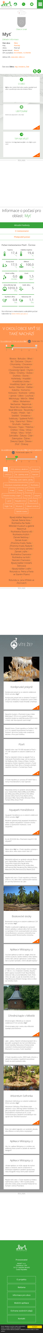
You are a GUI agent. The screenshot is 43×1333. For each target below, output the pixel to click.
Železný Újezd (16, 441)
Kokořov (15, 390)
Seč (28, 412)
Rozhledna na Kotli (21, 557)
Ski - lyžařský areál (21, 474)
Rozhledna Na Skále (21, 523)
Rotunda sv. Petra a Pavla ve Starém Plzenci (21, 573)
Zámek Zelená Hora (21, 520)
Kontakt (21, 1318)
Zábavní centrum (32, 506)
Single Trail (8, 506)
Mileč (31, 398)
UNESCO (8, 474)
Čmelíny (21, 372)
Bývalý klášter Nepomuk (21, 517)
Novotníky (28, 409)
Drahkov (17, 375)
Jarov (29, 384)
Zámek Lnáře (21, 551)
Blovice (16, 50)
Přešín (22, 412)
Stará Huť (20, 421)
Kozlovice (23, 392)
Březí (29, 358)
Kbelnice (21, 387)
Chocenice (27, 364)
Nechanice (15, 404)
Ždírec (16, 43)
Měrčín (24, 398)
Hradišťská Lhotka (21, 381)
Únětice (14, 429)
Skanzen (35, 474)
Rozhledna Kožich (21, 534)
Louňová (29, 395)
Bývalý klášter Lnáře (21, 568)
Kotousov (12, 392)
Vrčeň (28, 432)
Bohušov (22, 358)
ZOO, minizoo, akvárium (19, 469)
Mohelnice (25, 401)
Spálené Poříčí (26, 418)
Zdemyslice (17, 438)
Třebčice (29, 427)
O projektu (21, 1279)
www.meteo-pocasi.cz (20, 313)
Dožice (29, 372)
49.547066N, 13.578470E (22, 53)
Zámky (20, 490)
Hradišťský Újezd (17, 384)
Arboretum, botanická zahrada (15, 485)
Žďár (27, 67)
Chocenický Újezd (17, 370)
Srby (12, 421)
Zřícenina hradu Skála (21, 543)
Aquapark (35, 469)
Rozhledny (35, 485)
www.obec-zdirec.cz (18, 57)
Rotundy (27, 495)
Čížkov (12, 372)
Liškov (21, 395)
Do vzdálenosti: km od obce (13, 341)
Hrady (12, 490)
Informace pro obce (21, 1295)
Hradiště (27, 378)
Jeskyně (37, 495)
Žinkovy (24, 444)
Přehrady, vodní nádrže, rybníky (21, 480)
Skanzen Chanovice (21, 560)
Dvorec (25, 375)
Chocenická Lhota (21, 367)
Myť (6, 34)
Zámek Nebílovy (20, 537)
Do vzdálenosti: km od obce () (21, 450)
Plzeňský (17, 45)
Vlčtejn (14, 432)
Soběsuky (13, 418)
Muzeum (19, 506)
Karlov (12, 387)
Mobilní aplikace (21, 1303)
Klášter (29, 387)
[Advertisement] (21, 184)
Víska (21, 429)
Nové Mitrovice (15, 409)
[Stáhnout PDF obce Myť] (35, 71)
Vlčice (28, 429)
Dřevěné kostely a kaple (12, 495)
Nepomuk (26, 404)
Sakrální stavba (21, 511)
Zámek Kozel (21, 540)
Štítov (29, 421)
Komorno (25, 390)
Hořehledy (16, 378)
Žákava (23, 435)
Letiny (32, 392)
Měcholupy (14, 398)
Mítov (15, 401)
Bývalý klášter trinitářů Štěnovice (21, 564)
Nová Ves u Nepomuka (21, 407)
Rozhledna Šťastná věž (21, 531)
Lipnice (13, 395)
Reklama (21, 1287)
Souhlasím (34, 1327)
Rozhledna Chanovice (21, 554)
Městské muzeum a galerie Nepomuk (21, 527)
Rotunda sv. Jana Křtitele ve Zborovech (21, 581)
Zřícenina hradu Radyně (21, 545)
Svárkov (26, 424)
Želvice (28, 441)
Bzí (12, 361)
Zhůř (17, 444)
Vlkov (21, 432)
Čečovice (19, 361)
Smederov (21, 67)
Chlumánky (15, 364)
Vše (5, 469)
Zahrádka (13, 435)
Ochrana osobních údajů (21, 1310)
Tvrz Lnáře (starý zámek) (20, 548)
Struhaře (16, 424)
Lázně (9, 501)
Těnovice (12, 427)
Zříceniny (30, 490)
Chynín (30, 370)
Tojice (21, 427)
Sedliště (15, 415)
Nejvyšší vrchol (20, 501)
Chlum (28, 361)
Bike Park (33, 501)
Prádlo (14, 412)
